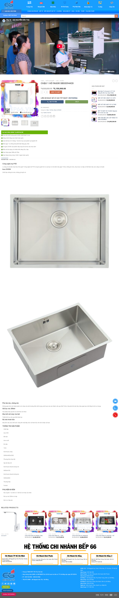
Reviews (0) (12, 159)
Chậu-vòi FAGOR (57, 110)
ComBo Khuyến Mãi (32, 11)
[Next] (35, 98)
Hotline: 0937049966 (9, 594)
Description (4, 159)
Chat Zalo (6, 587)
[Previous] (3, 98)
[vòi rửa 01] (12, 522)
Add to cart (55, 92)
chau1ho (49, 112)
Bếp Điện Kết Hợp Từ (49, 11)
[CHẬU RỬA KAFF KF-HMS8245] (83, 522)
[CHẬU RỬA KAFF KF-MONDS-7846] (36, 522)
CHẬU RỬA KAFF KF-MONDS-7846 (34, 535)
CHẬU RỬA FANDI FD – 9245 (55, 535)
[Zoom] (3, 115)
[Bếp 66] (11, 4)
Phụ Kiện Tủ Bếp (90, 11)
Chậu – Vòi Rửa (75, 11)
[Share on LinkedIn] (54, 116)
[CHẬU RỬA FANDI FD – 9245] (59, 522)
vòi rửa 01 (3, 535)
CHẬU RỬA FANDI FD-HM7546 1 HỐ (105, 535)
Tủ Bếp (83, 11)
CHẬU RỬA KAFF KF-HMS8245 (80, 535)
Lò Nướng (59, 11)
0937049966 (72, 98)
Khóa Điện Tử (66, 11)
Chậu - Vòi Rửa (60, 80)
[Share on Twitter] (45, 116)
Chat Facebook (7, 590)
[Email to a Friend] (48, 116)
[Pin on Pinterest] (51, 116)
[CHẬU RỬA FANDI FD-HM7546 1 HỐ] (107, 522)
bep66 (45, 112)
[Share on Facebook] (42, 116)
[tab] (4, 159)
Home (42, 80)
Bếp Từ (41, 11)
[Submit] (116, 16)
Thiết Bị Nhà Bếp (49, 80)
